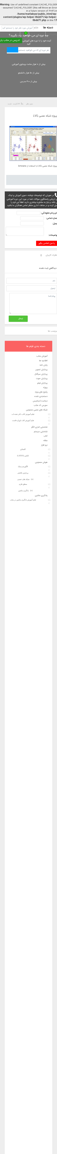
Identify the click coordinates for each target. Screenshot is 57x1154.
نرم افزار (44, 445)
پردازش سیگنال (41, 374)
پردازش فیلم (42, 383)
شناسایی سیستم (41, 431)
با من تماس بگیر (46, 243)
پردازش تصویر (41, 369)
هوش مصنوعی (41, 462)
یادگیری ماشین (41, 495)
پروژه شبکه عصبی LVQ (45, 116)
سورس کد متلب (41, 405)
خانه (36, 28)
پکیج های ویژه (41, 392)
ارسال (20, 318)
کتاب (46, 436)
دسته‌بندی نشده (41, 396)
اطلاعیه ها (43, 360)
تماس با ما (36, 34)
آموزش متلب (42, 356)
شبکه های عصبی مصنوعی (37, 410)
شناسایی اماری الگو (39, 427)
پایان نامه (44, 365)
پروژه (45, 387)
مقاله (45, 440)
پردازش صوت (42, 378)
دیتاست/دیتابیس (40, 401)
